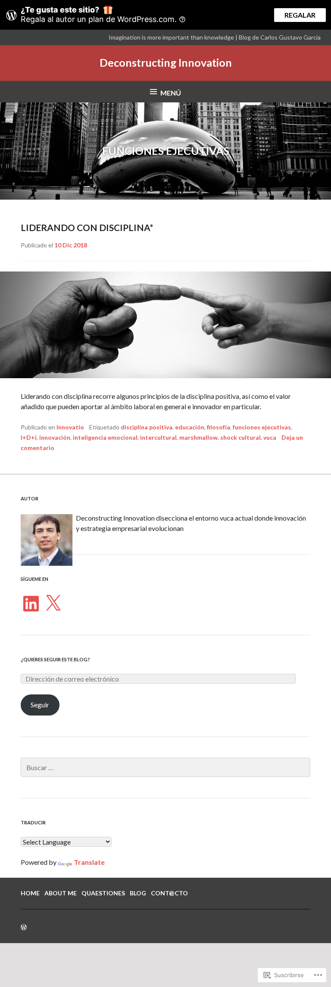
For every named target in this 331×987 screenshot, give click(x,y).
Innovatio (70, 427)
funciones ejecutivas (262, 427)
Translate (89, 862)
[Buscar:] (165, 767)
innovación (54, 437)
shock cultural (240, 437)
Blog (138, 893)
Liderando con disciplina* (87, 227)
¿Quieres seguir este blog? (55, 659)
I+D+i (29, 437)
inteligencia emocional (105, 437)
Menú (170, 93)
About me (60, 893)
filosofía (218, 427)
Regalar (299, 15)
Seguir (40, 704)
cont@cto (169, 893)
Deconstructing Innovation (166, 62)
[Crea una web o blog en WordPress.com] (24, 927)
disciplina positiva (146, 427)
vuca (269, 437)
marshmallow (198, 437)
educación (189, 427)
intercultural (158, 437)
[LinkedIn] (31, 603)
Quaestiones (103, 893)
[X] (53, 603)
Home (30, 893)
